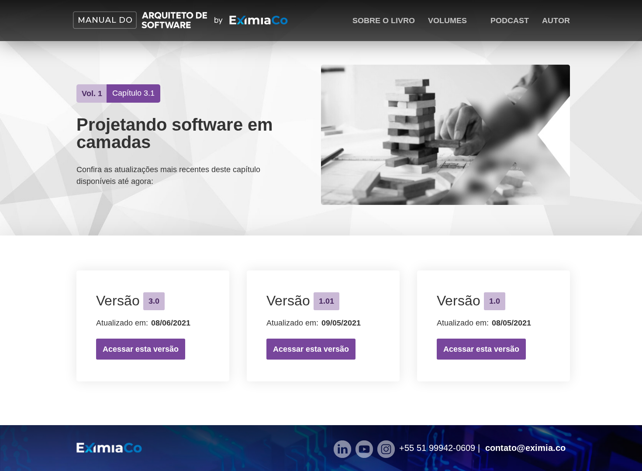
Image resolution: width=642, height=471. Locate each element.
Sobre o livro (383, 20)
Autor (556, 20)
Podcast (509, 20)
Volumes (447, 20)
